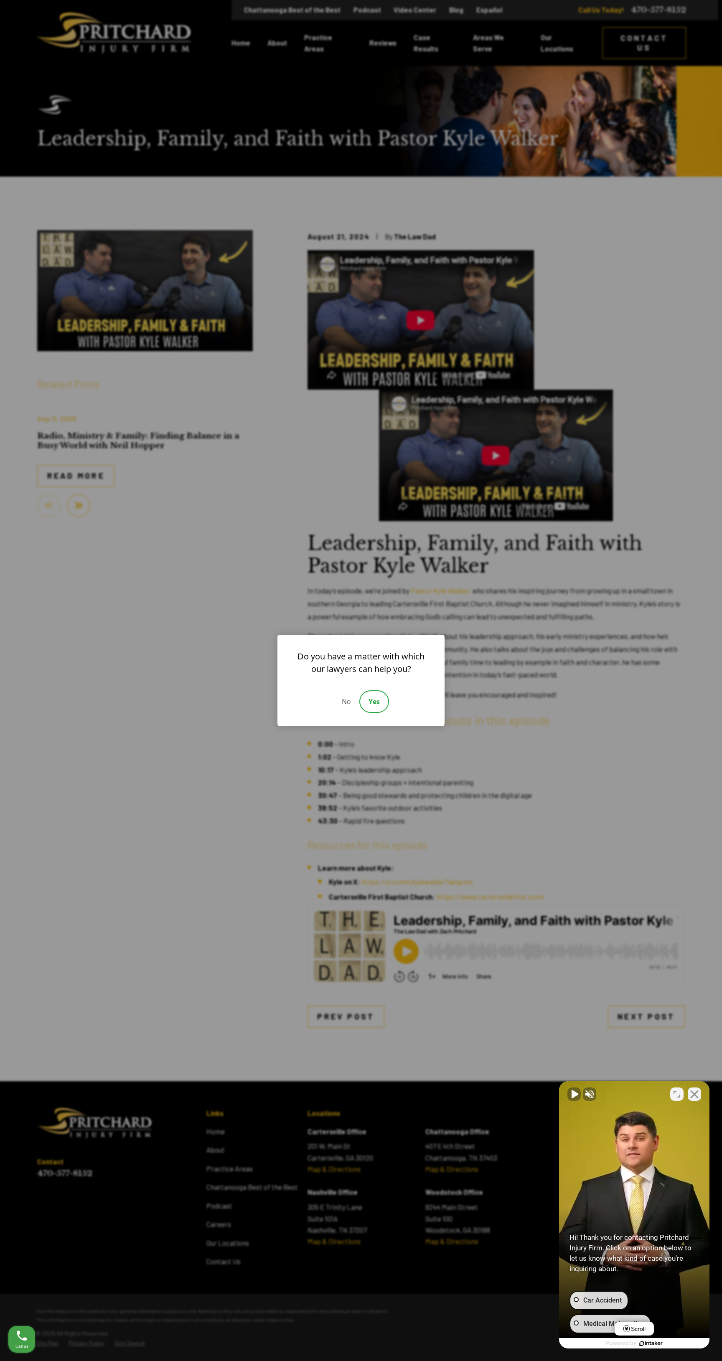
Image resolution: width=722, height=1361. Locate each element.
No (346, 701)
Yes (374, 701)
